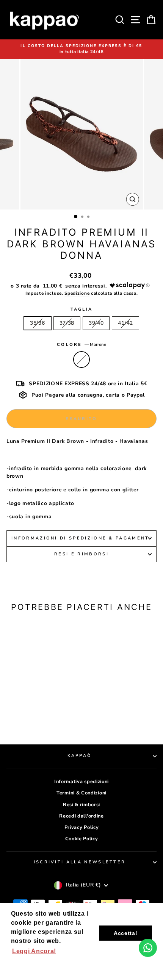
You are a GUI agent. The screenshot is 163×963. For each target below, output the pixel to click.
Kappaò (79, 755)
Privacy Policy (81, 827)
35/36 (37, 323)
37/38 (67, 323)
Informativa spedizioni (81, 781)
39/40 (96, 323)
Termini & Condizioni (81, 792)
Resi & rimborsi (81, 804)
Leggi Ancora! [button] (34, 951)
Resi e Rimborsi (81, 554)
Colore (81, 344)
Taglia (82, 309)
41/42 (125, 323)
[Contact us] (148, 948)
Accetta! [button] (126, 933)
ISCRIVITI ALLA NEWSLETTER (80, 862)
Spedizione (76, 293)
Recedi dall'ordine (81, 816)
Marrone (81, 359)
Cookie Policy (81, 838)
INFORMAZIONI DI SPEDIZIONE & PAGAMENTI (81, 538)
